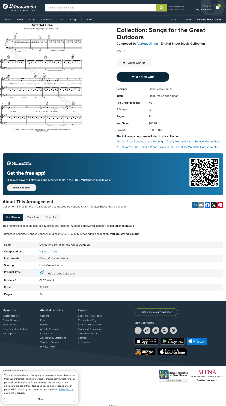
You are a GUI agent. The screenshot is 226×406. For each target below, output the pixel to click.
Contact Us (46, 333)
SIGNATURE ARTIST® (90, 324)
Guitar (20, 19)
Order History (10, 320)
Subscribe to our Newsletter (156, 312)
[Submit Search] (161, 7)
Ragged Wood (148, 147)
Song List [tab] (51, 217)
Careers (44, 316)
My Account (202, 9)
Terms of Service (49, 342)
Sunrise (199, 141)
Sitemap (82, 338)
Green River (212, 141)
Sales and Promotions (90, 329)
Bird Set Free (125, 141)
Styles (89, 19)
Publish (44, 324)
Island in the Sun (169, 147)
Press (43, 320)
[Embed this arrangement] (195, 205)
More (190, 20)
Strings (73, 19)
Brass (61, 19)
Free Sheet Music (88, 333)
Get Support (9, 333)
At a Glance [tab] (12, 217)
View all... (213, 147)
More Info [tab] (33, 217)
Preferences (9, 324)
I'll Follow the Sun (127, 147)
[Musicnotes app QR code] (204, 174)
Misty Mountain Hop (193, 147)
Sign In (207, 6)
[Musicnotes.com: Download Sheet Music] (19, 7)
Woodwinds (46, 19)
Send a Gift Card (177, 9)
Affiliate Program (49, 329)
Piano (8, 19)
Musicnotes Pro (176, 6)
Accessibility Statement (53, 338)
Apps (174, 19)
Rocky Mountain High (180, 141)
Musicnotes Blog (87, 320)
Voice (31, 19)
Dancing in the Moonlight (149, 141)
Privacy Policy (47, 347)
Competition (84, 342)
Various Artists (148, 43)
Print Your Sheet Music (15, 329)
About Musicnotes (51, 310)
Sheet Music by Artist (90, 316)
